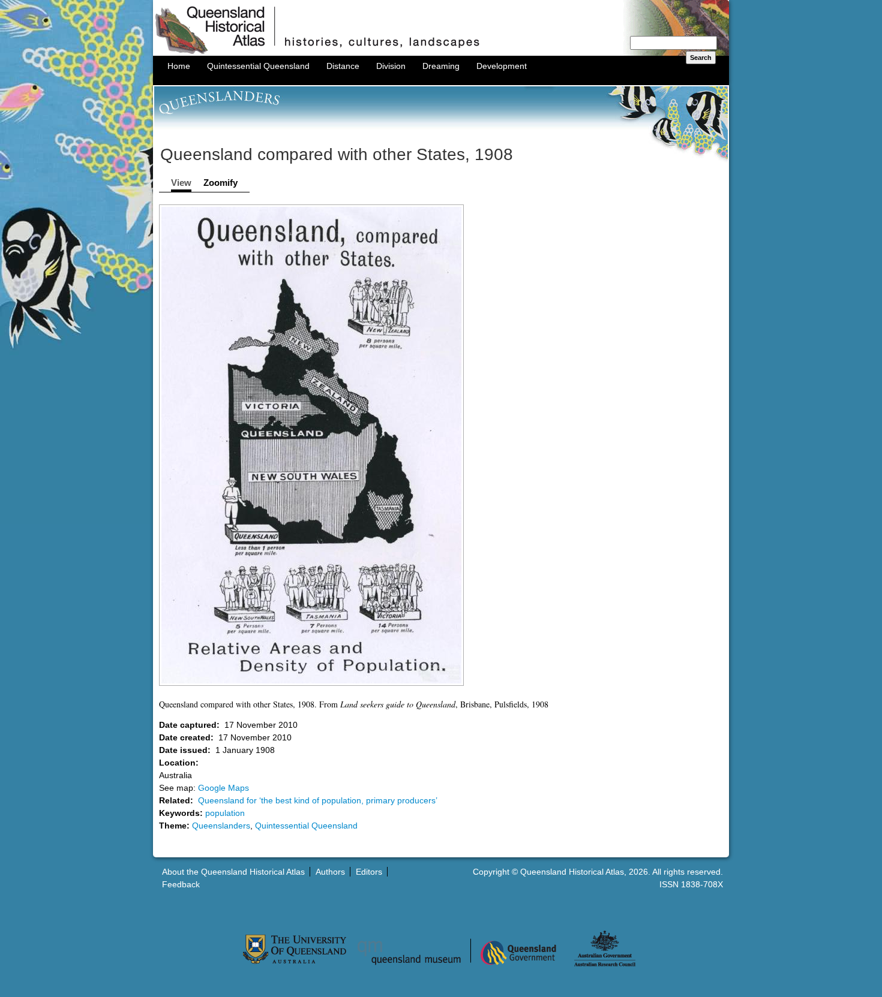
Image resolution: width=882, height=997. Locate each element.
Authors (330, 871)
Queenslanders (221, 825)
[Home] (441, 53)
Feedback (181, 884)
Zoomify (220, 182)
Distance (342, 66)
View (181, 182)
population (225, 813)
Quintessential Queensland (258, 66)
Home (178, 66)
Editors (369, 871)
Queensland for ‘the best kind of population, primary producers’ (317, 800)
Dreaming (441, 66)
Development (501, 66)
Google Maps (223, 788)
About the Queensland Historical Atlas (233, 871)
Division (391, 66)
